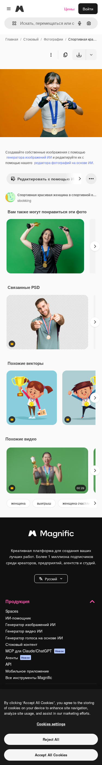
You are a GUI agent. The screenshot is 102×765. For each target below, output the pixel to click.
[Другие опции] (50, 54)
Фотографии (53, 39)
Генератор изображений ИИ (30, 624)
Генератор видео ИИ (23, 631)
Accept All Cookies (51, 754)
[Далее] (80, 178)
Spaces (11, 611)
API (8, 664)
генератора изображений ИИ (29, 157)
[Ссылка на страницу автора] (10, 197)
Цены (69, 8)
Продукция (17, 601)
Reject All (51, 739)
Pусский (51, 578)
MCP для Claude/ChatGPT (34, 650)
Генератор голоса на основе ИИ (34, 637)
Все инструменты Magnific (28, 677)
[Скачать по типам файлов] (91, 54)
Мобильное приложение (27, 671)
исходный (36, 73)
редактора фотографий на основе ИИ (63, 162)
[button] (51, 578)
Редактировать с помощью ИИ (46, 178)
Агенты (17, 657)
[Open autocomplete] (12, 23)
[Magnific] (51, 534)
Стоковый (31, 39)
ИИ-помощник (18, 618)
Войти (88, 8)
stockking (24, 200)
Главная (11, 39)
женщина (18, 503)
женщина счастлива (78, 503)
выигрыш (44, 503)
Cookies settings (51, 723)
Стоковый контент (21, 644)
